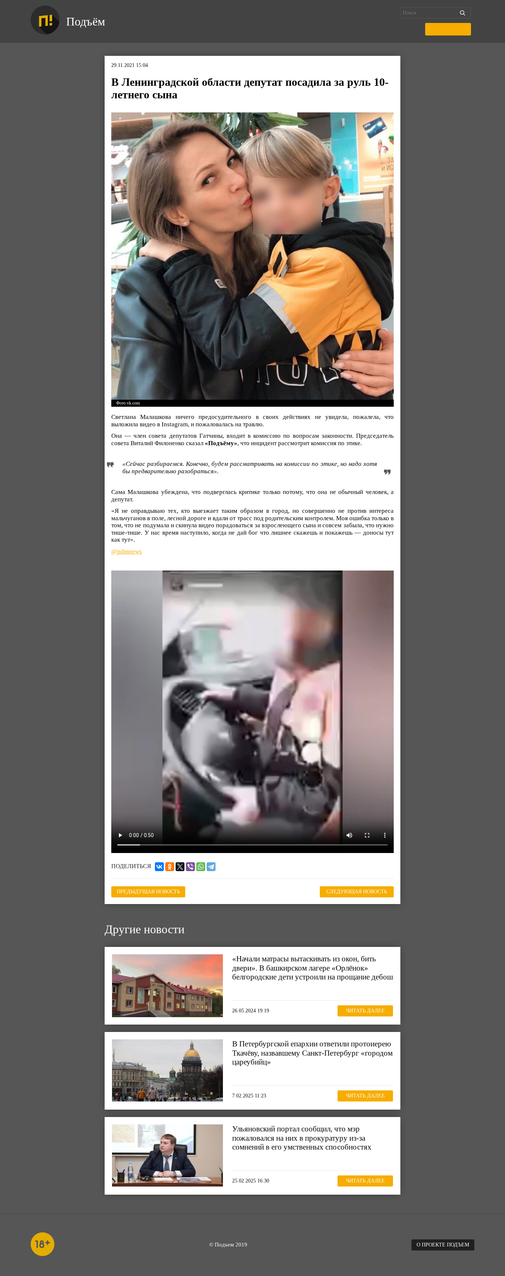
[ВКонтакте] (159, 866)
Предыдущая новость (148, 891)
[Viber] (190, 866)
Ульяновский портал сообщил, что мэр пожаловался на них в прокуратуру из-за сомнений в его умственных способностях (302, 1137)
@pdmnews (126, 551)
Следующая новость (356, 891)
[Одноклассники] (169, 866)
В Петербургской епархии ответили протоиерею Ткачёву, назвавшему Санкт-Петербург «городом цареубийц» (312, 1052)
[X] (180, 866)
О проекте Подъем (443, 1245)
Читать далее (365, 1010)
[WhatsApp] (200, 866)
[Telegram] (211, 866)
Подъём (85, 21)
